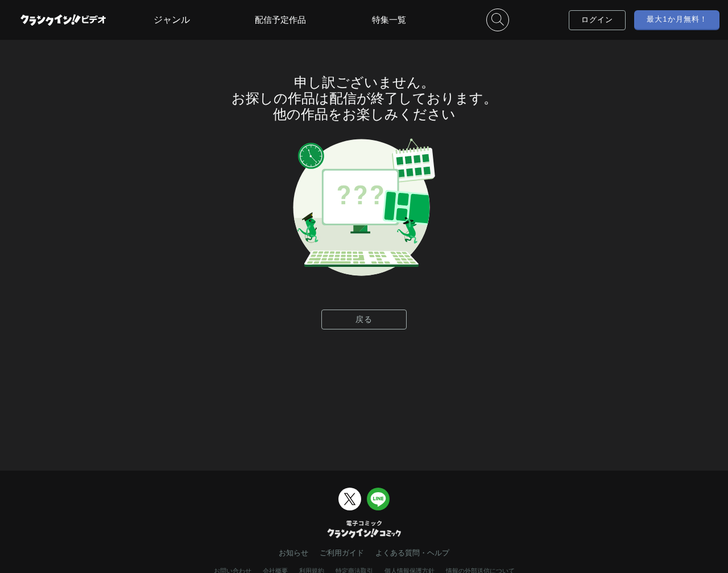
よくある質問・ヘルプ (412, 553)
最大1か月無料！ (677, 19)
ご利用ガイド (342, 553)
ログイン (597, 19)
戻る (364, 319)
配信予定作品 (280, 19)
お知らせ (293, 553)
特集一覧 (389, 19)
